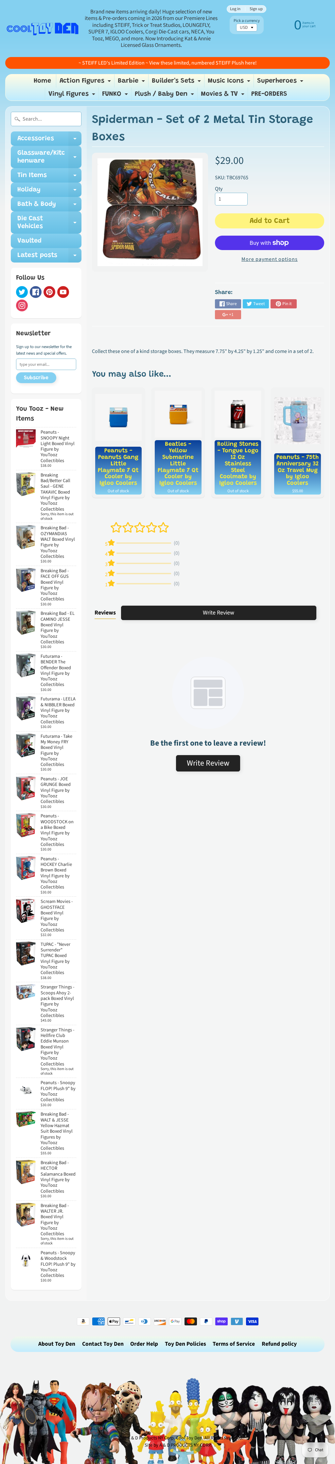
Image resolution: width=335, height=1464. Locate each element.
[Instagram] (22, 305)
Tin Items (49, 177)
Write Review (218, 613)
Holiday (49, 191)
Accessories (49, 140)
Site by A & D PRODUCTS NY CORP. (178, 1445)
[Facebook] (36, 292)
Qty (218, 188)
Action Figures (86, 83)
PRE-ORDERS (269, 94)
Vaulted (29, 241)
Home (42, 81)
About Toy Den (56, 1344)
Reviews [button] (105, 613)
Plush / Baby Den (165, 96)
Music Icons (230, 83)
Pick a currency (247, 20)
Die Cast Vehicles (49, 222)
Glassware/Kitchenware (49, 157)
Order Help (144, 1344)
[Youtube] (63, 292)
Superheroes (281, 83)
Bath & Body (49, 206)
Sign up (256, 9)
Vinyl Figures (72, 96)
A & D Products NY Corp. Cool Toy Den (165, 1438)
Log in (235, 9)
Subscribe (36, 378)
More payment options (269, 259)
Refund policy (279, 1344)
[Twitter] (22, 292)
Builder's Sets (177, 83)
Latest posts (49, 257)
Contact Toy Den (103, 1344)
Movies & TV (223, 96)
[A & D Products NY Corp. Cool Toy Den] (42, 28)
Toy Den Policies (185, 1344)
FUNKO (116, 96)
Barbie (132, 83)
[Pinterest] (49, 292)
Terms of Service (234, 1344)
